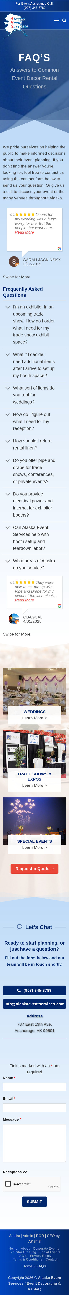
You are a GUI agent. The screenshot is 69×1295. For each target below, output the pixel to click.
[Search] (64, 20)
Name (9, 1078)
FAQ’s (22, 1255)
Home (13, 1248)
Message (12, 1119)
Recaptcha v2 (15, 1172)
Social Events (49, 1252)
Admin (28, 1236)
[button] (56, 20)
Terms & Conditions (27, 1259)
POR (40, 1236)
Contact (51, 1259)
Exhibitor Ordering (22, 1252)
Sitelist (14, 1236)
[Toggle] (8, 307)
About (25, 1248)
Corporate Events (46, 1248)
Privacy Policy (41, 1255)
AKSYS (34, 1241)
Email (9, 1099)
